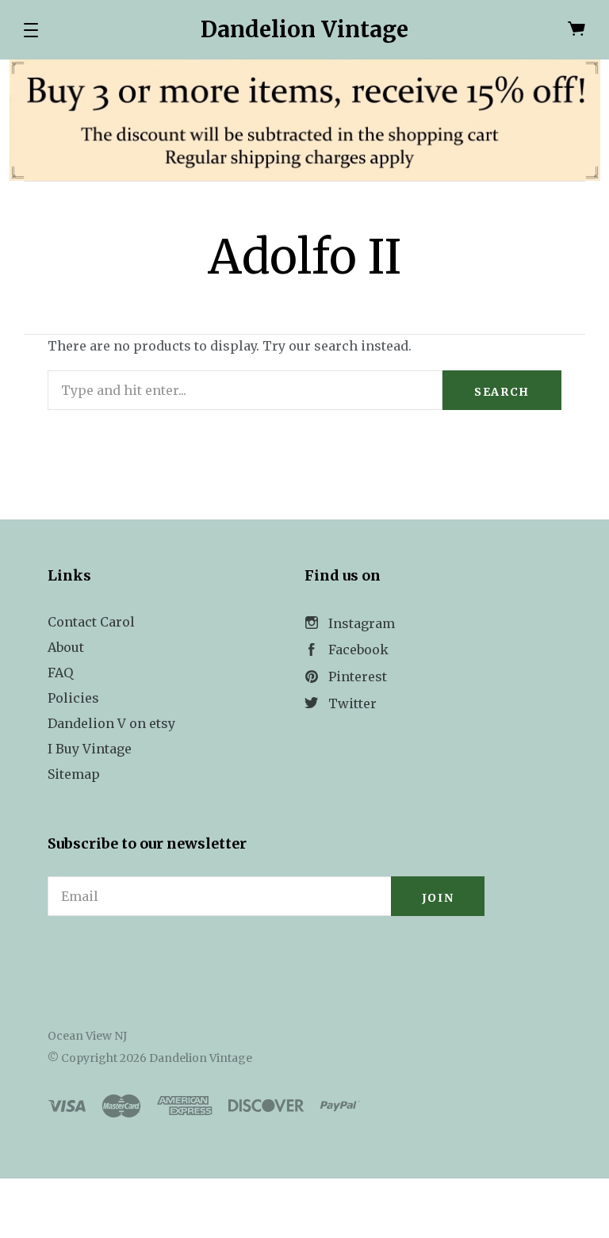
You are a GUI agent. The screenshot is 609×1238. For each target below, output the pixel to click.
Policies (73, 698)
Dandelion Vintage (304, 29)
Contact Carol (91, 622)
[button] (31, 30)
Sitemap (74, 774)
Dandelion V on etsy (111, 723)
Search (502, 392)
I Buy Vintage (90, 749)
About (66, 647)
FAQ (60, 672)
